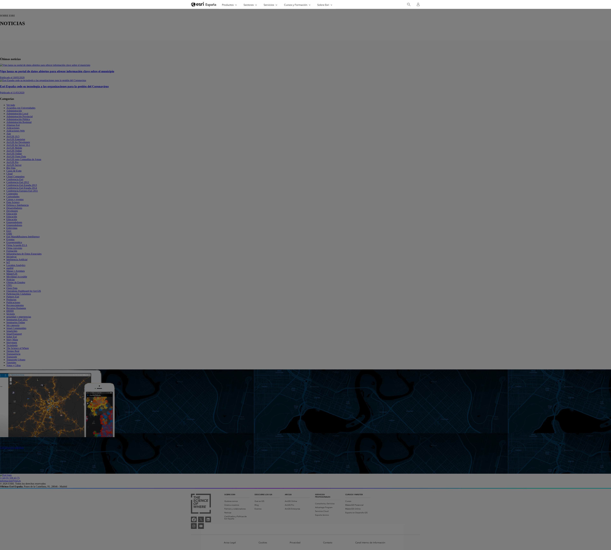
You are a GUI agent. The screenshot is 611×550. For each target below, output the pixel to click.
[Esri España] (203, 4)
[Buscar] (408, 4)
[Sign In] (418, 4)
